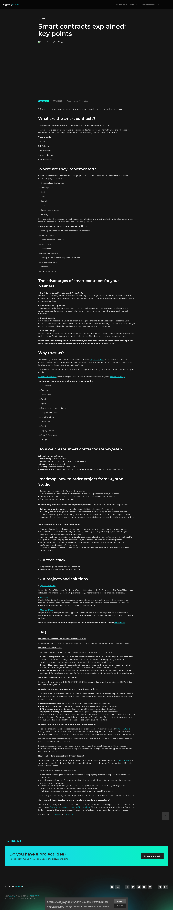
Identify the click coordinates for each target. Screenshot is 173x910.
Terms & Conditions (33, 895)
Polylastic (44, 597)
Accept (119, 901)
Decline (120, 906)
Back (43, 19)
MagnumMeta (46, 610)
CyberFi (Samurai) (48, 586)
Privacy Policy (12, 897)
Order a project (152, 856)
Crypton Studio (97, 359)
